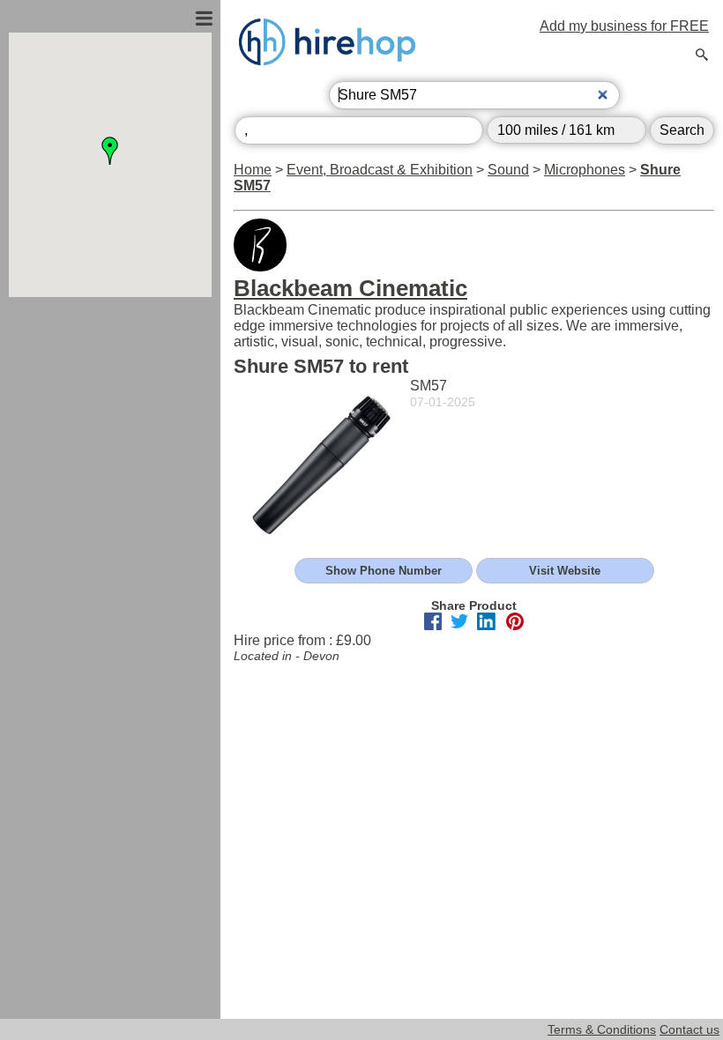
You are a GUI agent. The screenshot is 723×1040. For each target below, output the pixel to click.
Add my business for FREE (624, 26)
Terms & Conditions (602, 1029)
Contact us (689, 1029)
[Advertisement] (110, 487)
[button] (110, 151)
